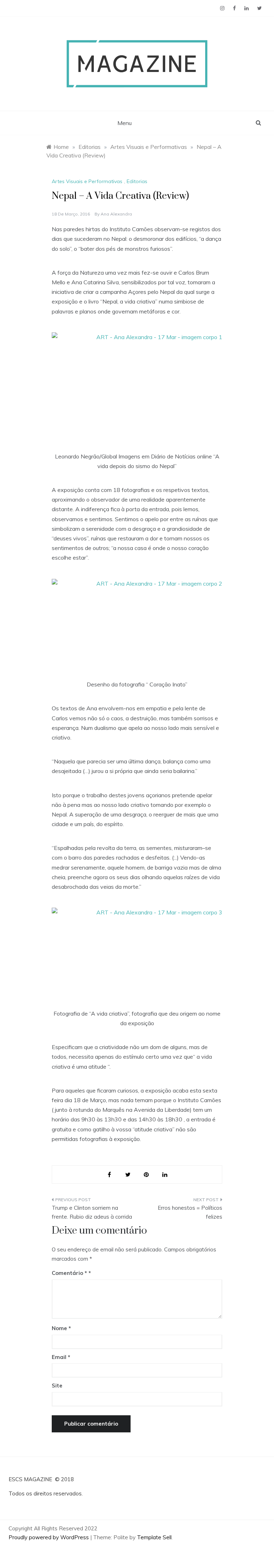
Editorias (137, 181)
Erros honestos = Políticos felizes (190, 1212)
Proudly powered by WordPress (49, 1537)
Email (61, 1357)
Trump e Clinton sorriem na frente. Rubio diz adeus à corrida (92, 1212)
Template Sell (154, 1537)
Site (57, 1385)
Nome (61, 1328)
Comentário (69, 1273)
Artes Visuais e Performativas (87, 181)
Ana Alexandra (116, 214)
